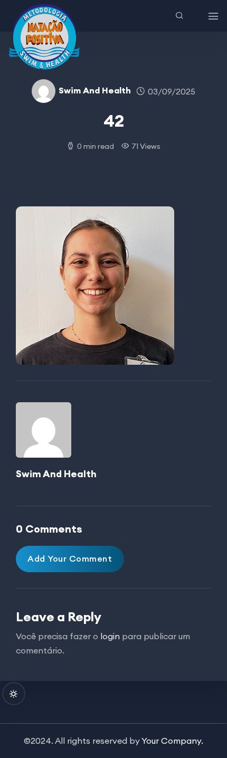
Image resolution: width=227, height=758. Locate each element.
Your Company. (172, 740)
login (110, 636)
